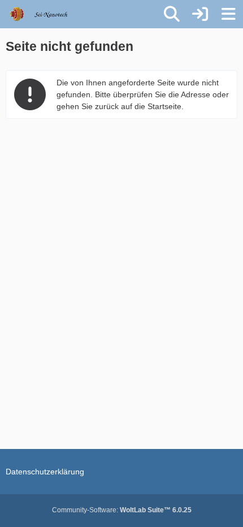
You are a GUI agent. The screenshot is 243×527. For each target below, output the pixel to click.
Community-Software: (122, 510)
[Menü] (228, 14)
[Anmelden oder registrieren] (200, 14)
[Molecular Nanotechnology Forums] (46, 14)
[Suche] (171, 14)
